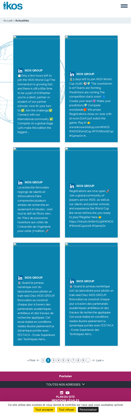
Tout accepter (44, 409)
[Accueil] (13, 5)
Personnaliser (88, 409)
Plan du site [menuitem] (65, 397)
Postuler (65, 376)
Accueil (7, 20)
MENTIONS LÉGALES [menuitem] (65, 400)
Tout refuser (66, 409)
